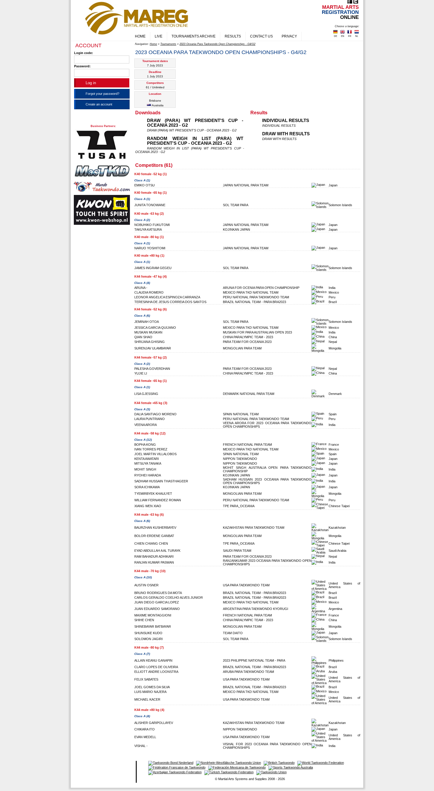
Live (158, 36)
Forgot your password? (102, 93)
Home (140, 36)
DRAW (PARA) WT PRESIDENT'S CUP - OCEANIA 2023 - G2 (195, 123)
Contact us (261, 36)
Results (233, 36)
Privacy (289, 36)
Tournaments (168, 44)
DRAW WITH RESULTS (286, 133)
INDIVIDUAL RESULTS (285, 120)
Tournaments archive (194, 36)
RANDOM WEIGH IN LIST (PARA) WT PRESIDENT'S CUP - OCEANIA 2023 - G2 (195, 141)
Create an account (99, 104)
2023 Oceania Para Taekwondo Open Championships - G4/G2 (217, 44)
